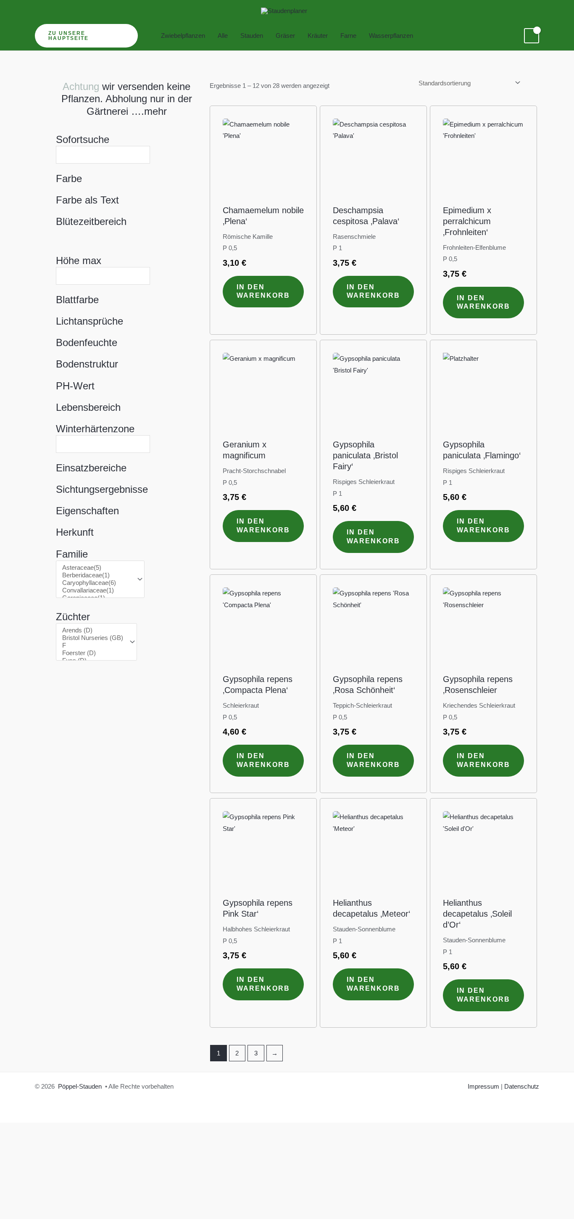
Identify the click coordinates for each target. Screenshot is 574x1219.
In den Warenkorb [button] (263, 291)
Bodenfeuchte (86, 342)
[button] (86, 36)
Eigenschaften (87, 510)
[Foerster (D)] (92, 653)
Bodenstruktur (87, 364)
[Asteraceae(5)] (96, 567)
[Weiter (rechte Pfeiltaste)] (42, 1212)
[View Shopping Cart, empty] (531, 35)
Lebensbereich (88, 407)
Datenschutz (521, 1086)
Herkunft (75, 532)
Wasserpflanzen (391, 35)
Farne (348, 35)
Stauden (251, 35)
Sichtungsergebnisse (102, 489)
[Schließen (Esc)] (99, 1197)
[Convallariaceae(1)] (96, 590)
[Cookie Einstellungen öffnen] (63, 1183)
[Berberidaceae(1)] (96, 575)
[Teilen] (70, 1197)
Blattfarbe (77, 299)
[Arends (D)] (92, 630)
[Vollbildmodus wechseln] (42, 1197)
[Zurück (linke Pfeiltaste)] (13, 1212)
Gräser (285, 35)
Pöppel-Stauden (80, 1086)
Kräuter (318, 35)
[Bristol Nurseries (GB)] (92, 638)
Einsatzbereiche (91, 467)
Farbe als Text (87, 200)
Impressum (483, 1086)
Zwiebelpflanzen (183, 35)
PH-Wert (75, 385)
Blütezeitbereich (91, 221)
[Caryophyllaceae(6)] (96, 583)
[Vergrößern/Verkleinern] (13, 1197)
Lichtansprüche (89, 321)
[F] (92, 645)
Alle (223, 35)
